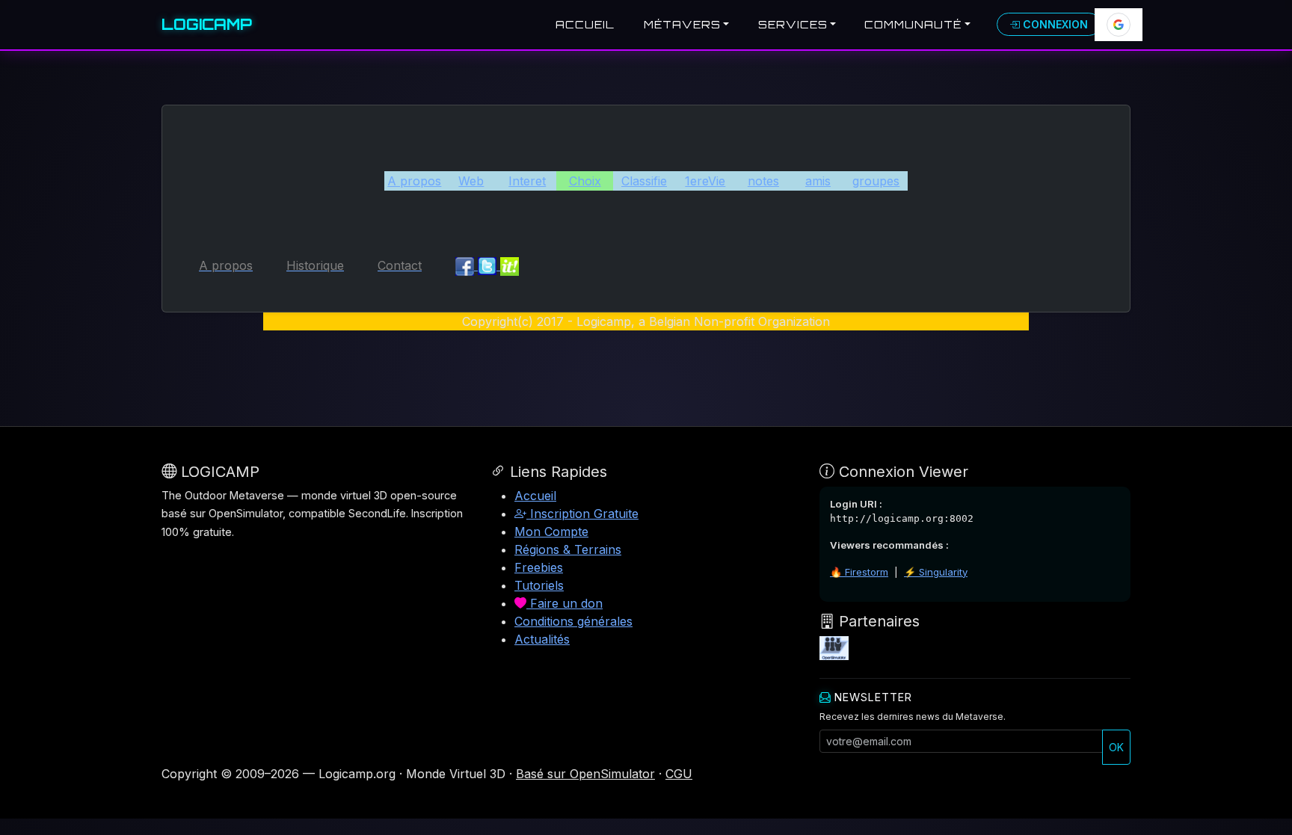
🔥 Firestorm (859, 572)
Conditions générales (573, 621)
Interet (527, 180)
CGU (678, 773)
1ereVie (705, 180)
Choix (585, 180)
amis (818, 180)
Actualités (542, 639)
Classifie (644, 180)
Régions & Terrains (567, 549)
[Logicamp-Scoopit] (509, 265)
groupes (875, 180)
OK (1116, 747)
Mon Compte (551, 531)
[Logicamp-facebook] (466, 265)
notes (763, 180)
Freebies (538, 567)
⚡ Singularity (936, 572)
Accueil (585, 24)
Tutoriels (539, 585)
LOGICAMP (207, 24)
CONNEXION (1054, 24)
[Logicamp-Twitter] (489, 265)
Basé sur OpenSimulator (585, 773)
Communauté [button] (913, 24)
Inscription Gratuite (582, 513)
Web (471, 180)
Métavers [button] (682, 24)
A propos (414, 180)
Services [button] (793, 24)
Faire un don (564, 603)
